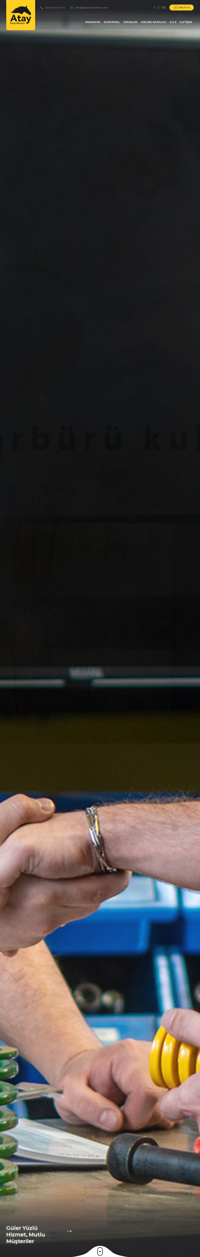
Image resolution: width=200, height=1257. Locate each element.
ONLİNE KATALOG (153, 22)
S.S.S (173, 22)
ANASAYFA (92, 22)
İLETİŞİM (186, 22)
